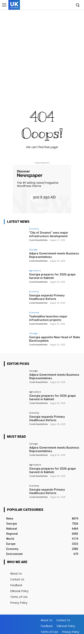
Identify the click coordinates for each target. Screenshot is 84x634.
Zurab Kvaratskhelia (38, 240)
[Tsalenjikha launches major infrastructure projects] (15, 319)
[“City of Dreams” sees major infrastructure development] (15, 236)
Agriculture (35, 270)
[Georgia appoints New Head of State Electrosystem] (15, 340)
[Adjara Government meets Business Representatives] (15, 256)
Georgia (33, 249)
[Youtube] (69, 5)
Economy (34, 229)
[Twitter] (63, 5)
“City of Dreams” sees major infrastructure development (48, 234)
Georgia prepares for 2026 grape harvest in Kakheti (52, 276)
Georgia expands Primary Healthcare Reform (46, 297)
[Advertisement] (42, 53)
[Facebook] (51, 5)
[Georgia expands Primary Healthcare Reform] (15, 298)
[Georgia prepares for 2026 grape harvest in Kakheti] (15, 277)
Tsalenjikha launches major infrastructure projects (48, 318)
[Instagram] (57, 5)
